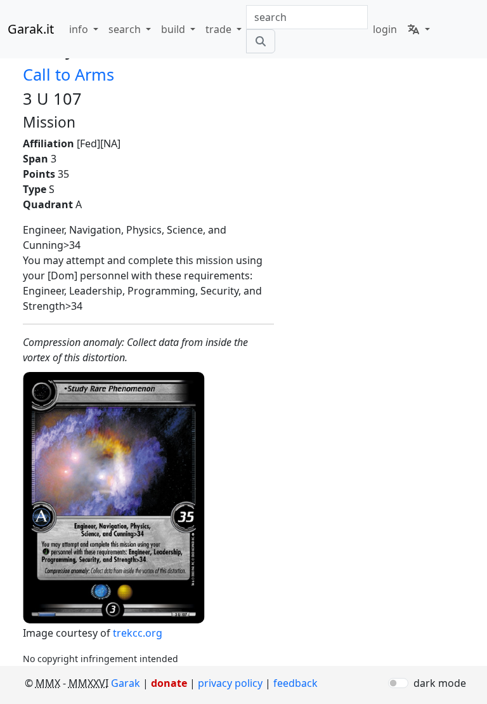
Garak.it (31, 28)
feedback (295, 683)
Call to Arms (68, 74)
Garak (125, 683)
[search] (260, 41)
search (125, 29)
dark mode (439, 683)
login (385, 29)
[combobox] (307, 17)
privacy (230, 683)
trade (219, 29)
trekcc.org (137, 633)
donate (169, 683)
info (80, 29)
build (174, 29)
